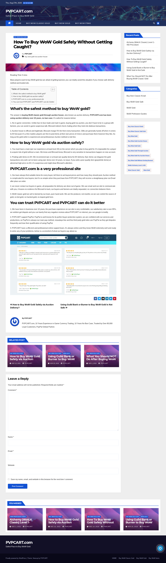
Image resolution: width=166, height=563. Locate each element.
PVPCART (28, 54)
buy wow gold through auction (138, 151)
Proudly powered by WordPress (16, 558)
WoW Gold (66, 353)
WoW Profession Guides (137, 114)
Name (11, 437)
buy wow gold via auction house (36, 56)
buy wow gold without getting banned (140, 160)
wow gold (147, 170)
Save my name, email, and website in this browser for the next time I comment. (42, 479)
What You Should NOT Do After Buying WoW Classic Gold (101, 359)
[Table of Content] (53, 89)
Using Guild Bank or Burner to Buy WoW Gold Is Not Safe (61, 359)
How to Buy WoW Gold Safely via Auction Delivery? (25, 359)
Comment (12, 390)
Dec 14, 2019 (94, 526)
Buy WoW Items (83, 23)
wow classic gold (134, 170)
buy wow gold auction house (137, 141)
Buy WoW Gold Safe (20, 37)
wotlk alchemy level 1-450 (137, 165)
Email (11, 451)
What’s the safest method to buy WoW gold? (29, 94)
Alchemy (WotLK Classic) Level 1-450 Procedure (21, 522)
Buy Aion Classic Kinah (136, 96)
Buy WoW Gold (62, 23)
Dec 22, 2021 (55, 526)
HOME (18, 23)
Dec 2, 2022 (16, 526)
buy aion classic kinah (135, 126)
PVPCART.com (19, 11)
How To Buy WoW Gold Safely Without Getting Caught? (100, 522)
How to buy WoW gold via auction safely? (28, 96)
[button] (154, 23)
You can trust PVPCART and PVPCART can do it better (33, 102)
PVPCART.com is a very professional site (28, 99)
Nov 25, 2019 (133, 526)
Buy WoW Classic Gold (38, 23)
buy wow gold (132, 136)
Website (11, 465)
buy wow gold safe (134, 146)
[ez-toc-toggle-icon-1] (51, 90)
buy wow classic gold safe (137, 131)
